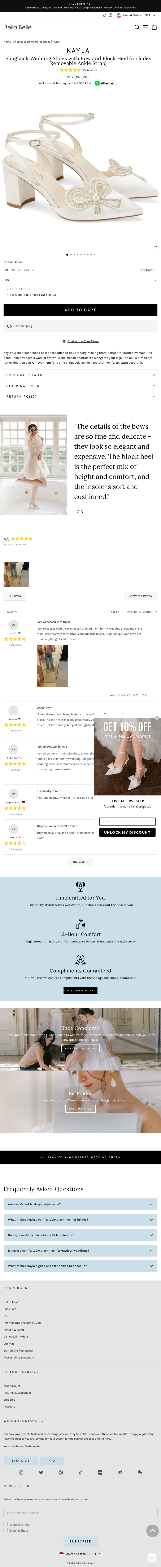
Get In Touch (11, 1302)
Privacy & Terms (14, 1329)
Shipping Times (23, 386)
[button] (78, 70)
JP (33, 269)
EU (13, 269)
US (7, 269)
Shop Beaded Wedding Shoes (31, 41)
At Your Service (21, 1372)
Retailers (9, 1406)
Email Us (21, 1460)
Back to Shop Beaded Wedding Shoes (83, 1157)
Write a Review (144, 597)
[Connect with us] (80, 1039)
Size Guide (147, 270)
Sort (116, 612)
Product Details (24, 375)
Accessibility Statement (19, 1357)
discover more (80, 990)
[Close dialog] (157, 717)
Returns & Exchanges (17, 1392)
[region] (17, 574)
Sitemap (9, 1343)
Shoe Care (10, 1308)
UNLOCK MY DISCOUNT (127, 832)
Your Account (12, 1385)
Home (7, 41)
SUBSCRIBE (80, 1541)
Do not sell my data (16, 1336)
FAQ (6, 1315)
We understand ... (23, 1421)
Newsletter (17, 1486)
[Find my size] (80, 1102)
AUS (27, 269)
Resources (16, 1288)
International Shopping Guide (22, 1322)
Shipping (9, 1399)
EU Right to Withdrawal (18, 1350)
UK (19, 269)
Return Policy (22, 396)
